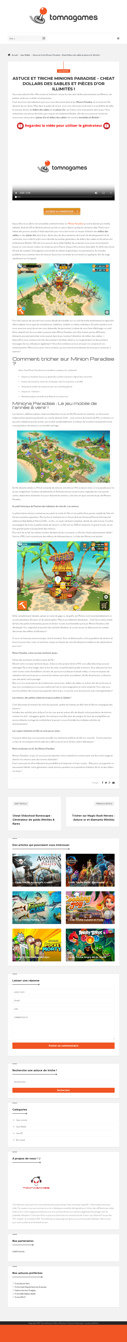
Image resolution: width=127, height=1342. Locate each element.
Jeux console (21, 1120)
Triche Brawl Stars (22, 1283)
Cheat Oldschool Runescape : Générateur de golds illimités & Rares (34, 819)
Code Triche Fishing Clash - (31, 919)
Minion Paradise (75, 223)
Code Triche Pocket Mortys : (32, 957)
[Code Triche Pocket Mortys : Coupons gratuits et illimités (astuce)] (36, 944)
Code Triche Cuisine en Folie (85, 919)
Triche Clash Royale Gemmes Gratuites (30, 1287)
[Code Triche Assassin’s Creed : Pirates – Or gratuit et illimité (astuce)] (36, 869)
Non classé (20, 1140)
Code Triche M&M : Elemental (86, 882)
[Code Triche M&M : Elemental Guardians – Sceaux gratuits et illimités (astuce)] (90, 869)
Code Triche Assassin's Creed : (34, 882)
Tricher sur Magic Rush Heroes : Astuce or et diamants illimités (93, 817)
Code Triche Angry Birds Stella (87, 957)
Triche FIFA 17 (20, 1297)
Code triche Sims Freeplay (25, 1290)
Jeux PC (19, 1133)
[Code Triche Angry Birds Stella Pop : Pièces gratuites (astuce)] (90, 944)
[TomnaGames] (63, 16)
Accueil (15, 55)
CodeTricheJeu (18, 1251)
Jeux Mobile (25, 55)
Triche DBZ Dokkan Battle (25, 1293)
